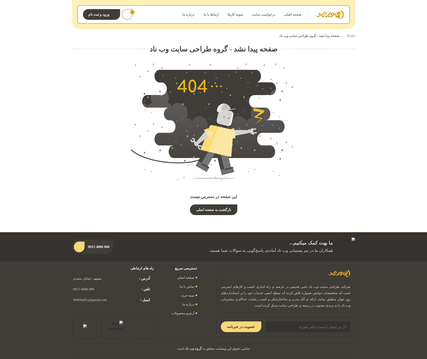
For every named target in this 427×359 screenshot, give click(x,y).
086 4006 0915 (83, 289)
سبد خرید (187, 295)
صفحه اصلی (292, 14)
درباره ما (188, 14)
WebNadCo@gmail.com (90, 300)
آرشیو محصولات (182, 313)
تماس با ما (187, 286)
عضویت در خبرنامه (241, 327)
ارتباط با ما (211, 14)
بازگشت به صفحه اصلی (213, 210)
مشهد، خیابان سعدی (87, 278)
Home (351, 36)
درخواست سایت (263, 14)
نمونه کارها (235, 14)
